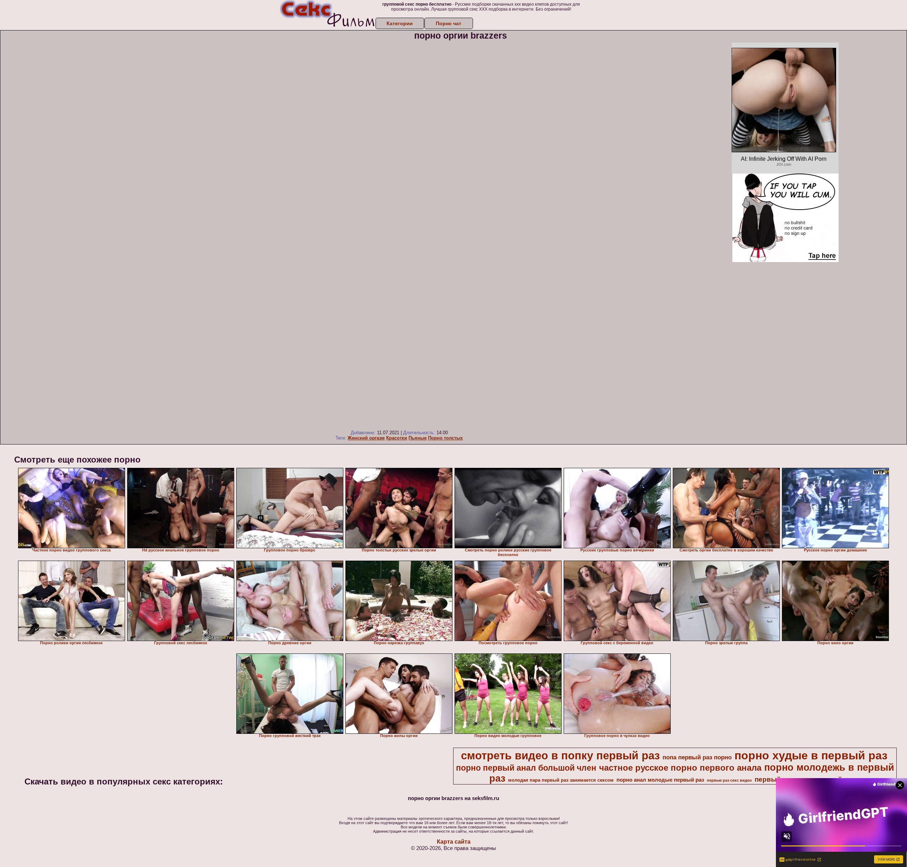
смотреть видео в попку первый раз (560, 755)
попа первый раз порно (697, 757)
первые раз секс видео (729, 780)
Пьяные (418, 438)
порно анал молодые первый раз (660, 780)
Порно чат (448, 23)
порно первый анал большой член (526, 767)
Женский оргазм (366, 438)
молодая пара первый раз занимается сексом (561, 780)
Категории (400, 23)
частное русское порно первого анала (680, 767)
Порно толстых (445, 438)
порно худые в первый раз (811, 755)
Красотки (396, 438)
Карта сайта (454, 842)
